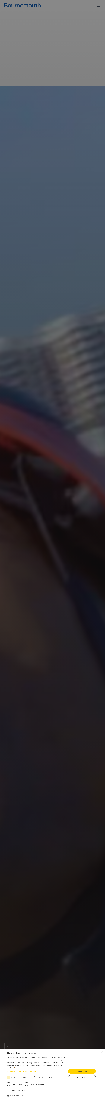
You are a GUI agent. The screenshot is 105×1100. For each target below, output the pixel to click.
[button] (36, 1071)
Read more (18, 1068)
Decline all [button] (82, 1077)
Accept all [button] (82, 1071)
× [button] (102, 1052)
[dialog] (52, 1074)
